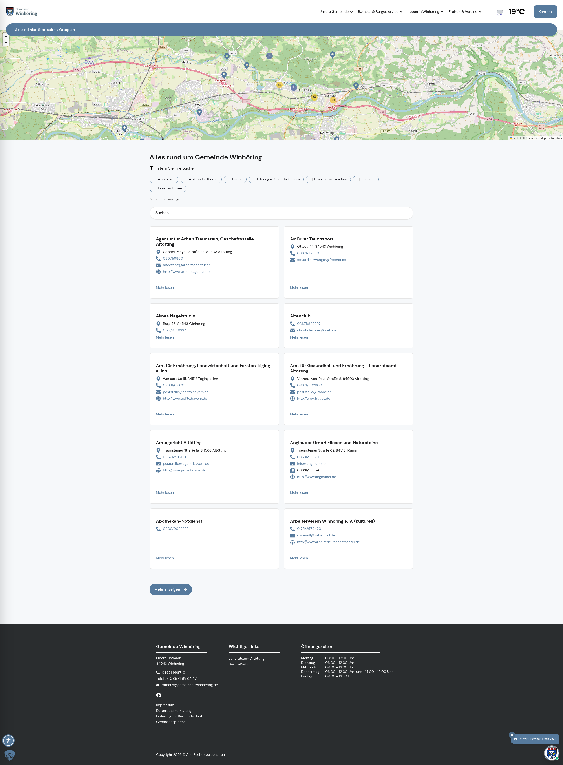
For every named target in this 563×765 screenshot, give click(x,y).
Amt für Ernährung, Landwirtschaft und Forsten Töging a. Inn (213, 368)
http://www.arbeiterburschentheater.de (328, 542)
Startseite (47, 29)
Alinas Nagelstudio (175, 316)
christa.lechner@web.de (316, 330)
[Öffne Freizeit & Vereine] (480, 11)
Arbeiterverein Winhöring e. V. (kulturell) (332, 521)
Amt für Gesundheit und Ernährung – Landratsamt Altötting (343, 368)
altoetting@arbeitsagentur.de (187, 265)
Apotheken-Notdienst (179, 521)
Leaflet (516, 138)
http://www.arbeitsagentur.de (186, 271)
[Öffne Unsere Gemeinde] (351, 11)
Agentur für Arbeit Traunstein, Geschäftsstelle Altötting (205, 241)
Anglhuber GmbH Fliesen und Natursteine (334, 442)
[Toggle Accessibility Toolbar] (8, 740)
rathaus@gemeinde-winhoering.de (190, 685)
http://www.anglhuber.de (316, 477)
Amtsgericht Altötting (179, 442)
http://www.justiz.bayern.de (184, 470)
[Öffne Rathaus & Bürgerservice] (401, 11)
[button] (124, 128)
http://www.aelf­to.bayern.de (185, 398)
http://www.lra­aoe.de (313, 398)
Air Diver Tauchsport (311, 239)
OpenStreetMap (536, 138)
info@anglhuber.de (312, 463)
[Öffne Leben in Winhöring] (442, 11)
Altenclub (300, 316)
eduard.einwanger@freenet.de (321, 260)
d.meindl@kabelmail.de (316, 535)
